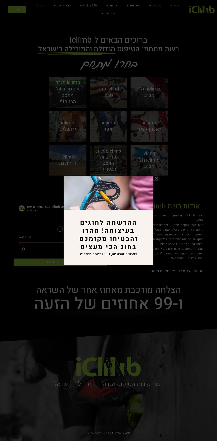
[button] (156, 178)
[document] (108, 220)
